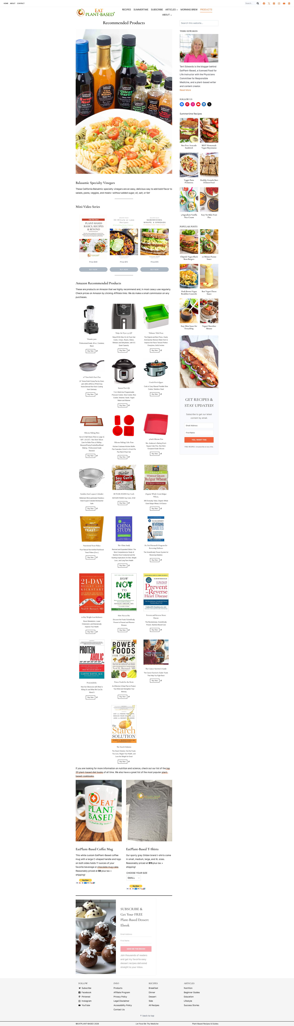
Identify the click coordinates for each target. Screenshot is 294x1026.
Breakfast (153, 988)
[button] (84, 988)
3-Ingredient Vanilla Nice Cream (189, 216)
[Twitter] (269, 3)
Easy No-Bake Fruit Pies (209, 216)
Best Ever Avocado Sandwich (189, 146)
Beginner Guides (192, 992)
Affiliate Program (122, 992)
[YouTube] (284, 3)
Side (151, 1001)
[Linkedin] (289, 3)
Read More (185, 90)
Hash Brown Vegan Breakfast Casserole (189, 292)
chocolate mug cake (107, 867)
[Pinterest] (274, 3)
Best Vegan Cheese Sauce (209, 292)
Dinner (152, 992)
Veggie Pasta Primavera (189, 181)
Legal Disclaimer (121, 1001)
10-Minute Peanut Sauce (209, 258)
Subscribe (157, 9)
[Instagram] (279, 3)
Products (206, 9)
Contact (20, 3)
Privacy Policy (120, 996)
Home (6, 3)
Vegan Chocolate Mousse (209, 327)
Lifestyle (188, 1001)
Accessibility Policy (123, 1005)
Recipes (126, 9)
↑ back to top (147, 1015)
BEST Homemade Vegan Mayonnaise (209, 146)
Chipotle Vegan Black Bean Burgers (189, 258)
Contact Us (119, 1009)
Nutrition (188, 988)
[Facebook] (264, 3)
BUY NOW (93, 269)
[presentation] (189, 130)
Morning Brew (189, 9)
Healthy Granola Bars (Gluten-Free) (209, 181)
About (12, 3)
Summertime (141, 9)
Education (189, 996)
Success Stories (191, 1005)
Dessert (152, 996)
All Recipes (154, 1005)
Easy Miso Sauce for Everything (189, 327)
